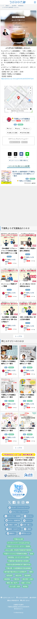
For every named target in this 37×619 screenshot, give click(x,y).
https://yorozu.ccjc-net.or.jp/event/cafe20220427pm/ (17, 78)
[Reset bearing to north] (30, 93)
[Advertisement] (18, 206)
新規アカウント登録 (15, 142)
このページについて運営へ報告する (19, 160)
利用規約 (33, 597)
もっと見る (18, 336)
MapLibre (9, 109)
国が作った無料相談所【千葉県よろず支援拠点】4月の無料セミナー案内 (23, 174)
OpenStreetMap (20, 110)
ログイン (25, 142)
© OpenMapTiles (24, 109)
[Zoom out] (30, 90)
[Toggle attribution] (31, 109)
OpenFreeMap (16, 109)
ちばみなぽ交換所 (23, 597)
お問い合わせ (26, 600)
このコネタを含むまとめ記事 (18, 166)
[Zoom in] (30, 88)
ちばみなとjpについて (8, 597)
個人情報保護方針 (14, 600)
